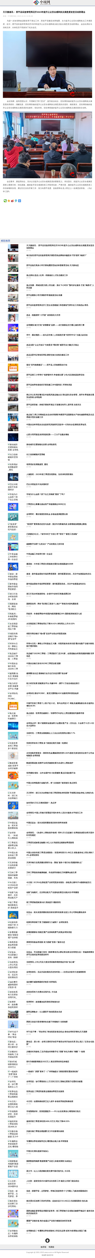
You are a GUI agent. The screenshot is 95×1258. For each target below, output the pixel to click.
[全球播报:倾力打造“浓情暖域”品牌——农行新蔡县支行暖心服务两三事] (13, 328)
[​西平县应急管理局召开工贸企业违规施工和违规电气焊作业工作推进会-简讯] (13, 308)
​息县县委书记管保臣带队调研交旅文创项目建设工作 (47, 355)
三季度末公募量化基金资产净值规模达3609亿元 (46, 504)
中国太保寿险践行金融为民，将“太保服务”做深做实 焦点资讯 (51, 783)
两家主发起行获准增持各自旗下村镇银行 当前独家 (47, 1022)
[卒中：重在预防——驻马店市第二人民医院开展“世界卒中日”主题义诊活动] (13, 338)
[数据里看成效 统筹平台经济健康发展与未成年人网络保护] (13, 765)
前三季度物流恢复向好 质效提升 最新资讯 (43, 902)
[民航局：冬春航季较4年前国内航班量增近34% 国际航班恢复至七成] (13, 616)
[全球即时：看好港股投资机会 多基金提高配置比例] (13, 517)
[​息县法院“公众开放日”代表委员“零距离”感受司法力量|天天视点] (13, 347)
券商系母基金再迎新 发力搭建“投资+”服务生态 (45, 942)
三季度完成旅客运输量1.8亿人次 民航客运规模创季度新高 (50, 843)
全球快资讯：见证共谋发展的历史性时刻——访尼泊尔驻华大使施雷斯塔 (56, 972)
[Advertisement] (47, 222)
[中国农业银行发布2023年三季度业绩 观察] (13, 666)
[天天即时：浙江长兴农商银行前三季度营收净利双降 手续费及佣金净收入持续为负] (13, 795)
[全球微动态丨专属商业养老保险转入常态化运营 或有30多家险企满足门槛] (13, 1233)
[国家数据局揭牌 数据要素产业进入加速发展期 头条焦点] (13, 1164)
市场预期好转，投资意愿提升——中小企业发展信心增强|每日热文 (53, 1111)
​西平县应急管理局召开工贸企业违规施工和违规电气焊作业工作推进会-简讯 (57, 305)
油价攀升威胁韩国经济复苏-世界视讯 (41, 982)
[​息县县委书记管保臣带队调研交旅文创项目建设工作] (13, 357)
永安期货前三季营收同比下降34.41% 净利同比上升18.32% (50, 624)
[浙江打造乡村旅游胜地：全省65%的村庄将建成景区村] (13, 596)
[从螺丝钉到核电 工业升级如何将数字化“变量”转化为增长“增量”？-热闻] (13, 1054)
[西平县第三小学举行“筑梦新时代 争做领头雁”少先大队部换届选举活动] (13, 377)
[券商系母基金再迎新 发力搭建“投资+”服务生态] (13, 945)
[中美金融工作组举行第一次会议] (13, 556)
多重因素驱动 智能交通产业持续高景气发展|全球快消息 (49, 932)
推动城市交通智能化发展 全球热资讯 (41, 444)
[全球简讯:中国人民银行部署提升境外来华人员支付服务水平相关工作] (13, 815)
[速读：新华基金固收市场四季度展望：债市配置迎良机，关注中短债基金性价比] (13, 576)
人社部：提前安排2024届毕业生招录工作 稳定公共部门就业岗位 (52, 1181)
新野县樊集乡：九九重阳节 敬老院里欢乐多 (44, 1012)
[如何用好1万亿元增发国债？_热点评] (13, 805)
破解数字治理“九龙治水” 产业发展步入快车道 (45, 544)
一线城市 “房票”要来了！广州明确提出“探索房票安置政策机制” (52, 1071)
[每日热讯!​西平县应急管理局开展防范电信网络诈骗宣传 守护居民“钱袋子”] (13, 258)
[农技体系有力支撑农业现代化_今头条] (13, 994)
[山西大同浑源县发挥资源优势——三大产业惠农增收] (13, 437)
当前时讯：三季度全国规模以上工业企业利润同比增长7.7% (50, 733)
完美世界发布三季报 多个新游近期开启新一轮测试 (47, 743)
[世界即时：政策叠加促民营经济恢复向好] (13, 1004)
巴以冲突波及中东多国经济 (37, 484)
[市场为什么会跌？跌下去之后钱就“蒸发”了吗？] (13, 497)
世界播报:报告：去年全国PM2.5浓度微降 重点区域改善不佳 (50, 773)
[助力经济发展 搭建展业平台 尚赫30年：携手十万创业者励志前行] (13, 686)
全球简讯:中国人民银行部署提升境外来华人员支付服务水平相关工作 (54, 813)
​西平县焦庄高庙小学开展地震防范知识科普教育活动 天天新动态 (52, 265)
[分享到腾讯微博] (16, 200)
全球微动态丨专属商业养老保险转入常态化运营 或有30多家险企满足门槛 (56, 1231)
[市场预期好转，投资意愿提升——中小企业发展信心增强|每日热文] (13, 1114)
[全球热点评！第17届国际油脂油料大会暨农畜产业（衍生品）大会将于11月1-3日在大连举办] (13, 726)
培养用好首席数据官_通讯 (37, 464)
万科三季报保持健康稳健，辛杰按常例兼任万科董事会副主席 (51, 872)
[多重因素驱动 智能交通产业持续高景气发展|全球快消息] (13, 935)
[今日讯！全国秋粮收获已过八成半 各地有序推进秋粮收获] (13, 1104)
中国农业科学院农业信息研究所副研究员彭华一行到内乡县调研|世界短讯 (56, 425)
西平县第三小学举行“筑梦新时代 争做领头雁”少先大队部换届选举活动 (55, 375)
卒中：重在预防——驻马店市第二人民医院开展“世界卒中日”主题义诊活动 (57, 335)
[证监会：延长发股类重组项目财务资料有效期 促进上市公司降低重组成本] (13, 915)
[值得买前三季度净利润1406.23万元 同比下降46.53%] (13, 1124)
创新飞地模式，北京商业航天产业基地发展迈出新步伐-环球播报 (52, 892)
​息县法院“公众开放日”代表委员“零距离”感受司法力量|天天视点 (52, 345)
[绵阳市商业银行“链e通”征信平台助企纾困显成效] (13, 636)
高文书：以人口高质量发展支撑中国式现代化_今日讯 (48, 1171)
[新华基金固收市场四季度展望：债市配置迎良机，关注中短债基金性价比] (13, 586)
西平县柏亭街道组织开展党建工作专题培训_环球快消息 (49, 385)
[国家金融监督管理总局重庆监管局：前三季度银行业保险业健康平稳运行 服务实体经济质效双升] (13, 1213)
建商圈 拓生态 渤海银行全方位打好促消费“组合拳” (47, 673)
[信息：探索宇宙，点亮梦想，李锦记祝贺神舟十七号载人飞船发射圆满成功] (13, 1193)
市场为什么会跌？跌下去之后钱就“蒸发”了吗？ (45, 494)
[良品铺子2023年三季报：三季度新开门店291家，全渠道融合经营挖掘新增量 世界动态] (13, 656)
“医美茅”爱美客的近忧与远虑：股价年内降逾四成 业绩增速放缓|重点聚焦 (56, 524)
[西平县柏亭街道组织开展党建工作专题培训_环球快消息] (13, 387)
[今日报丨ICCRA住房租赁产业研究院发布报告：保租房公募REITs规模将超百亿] (13, 885)
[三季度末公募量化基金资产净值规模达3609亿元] (13, 507)
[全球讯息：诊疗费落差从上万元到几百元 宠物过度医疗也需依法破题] (13, 1084)
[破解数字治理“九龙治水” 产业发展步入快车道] (13, 547)
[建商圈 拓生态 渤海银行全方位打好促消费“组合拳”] (13, 676)
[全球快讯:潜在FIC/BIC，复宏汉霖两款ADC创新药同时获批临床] (13, 696)
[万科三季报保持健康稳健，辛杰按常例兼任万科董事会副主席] (13, 875)
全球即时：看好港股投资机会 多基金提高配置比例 (47, 514)
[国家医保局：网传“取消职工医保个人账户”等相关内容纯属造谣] (13, 606)
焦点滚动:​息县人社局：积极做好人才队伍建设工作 (47, 275)
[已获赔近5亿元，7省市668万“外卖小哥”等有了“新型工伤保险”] (13, 537)
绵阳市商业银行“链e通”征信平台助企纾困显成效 (46, 634)
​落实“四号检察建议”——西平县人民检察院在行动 (46, 365)
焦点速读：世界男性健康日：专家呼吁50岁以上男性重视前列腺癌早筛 (55, 713)
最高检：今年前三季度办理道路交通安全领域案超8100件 (49, 564)
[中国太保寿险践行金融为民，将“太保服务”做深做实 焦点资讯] (13, 785)
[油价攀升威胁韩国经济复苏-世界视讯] (13, 984)
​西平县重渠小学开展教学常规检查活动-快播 (44, 295)
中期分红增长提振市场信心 (37, 1151)
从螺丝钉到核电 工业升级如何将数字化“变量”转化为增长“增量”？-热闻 (55, 1052)
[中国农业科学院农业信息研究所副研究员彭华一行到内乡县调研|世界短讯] (13, 427)
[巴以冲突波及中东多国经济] (13, 487)
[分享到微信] (5, 200)
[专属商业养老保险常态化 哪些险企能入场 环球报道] (13, 1144)
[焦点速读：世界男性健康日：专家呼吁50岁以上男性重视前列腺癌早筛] (13, 716)
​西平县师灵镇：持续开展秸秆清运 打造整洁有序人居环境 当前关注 (53, 405)
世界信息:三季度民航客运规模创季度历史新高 (45, 1091)
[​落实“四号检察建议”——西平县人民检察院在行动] (13, 367)
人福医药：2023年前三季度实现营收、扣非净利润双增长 (49, 474)
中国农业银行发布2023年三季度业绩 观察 (43, 663)
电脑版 (51, 1247)
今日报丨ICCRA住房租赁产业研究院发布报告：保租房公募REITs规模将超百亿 (58, 882)
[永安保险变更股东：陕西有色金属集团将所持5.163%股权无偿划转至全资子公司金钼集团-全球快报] (13, 756)
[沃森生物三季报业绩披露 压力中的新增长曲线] (13, 1134)
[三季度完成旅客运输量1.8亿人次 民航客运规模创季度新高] (13, 845)
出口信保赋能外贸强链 (35, 454)
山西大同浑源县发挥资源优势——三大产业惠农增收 (47, 434)
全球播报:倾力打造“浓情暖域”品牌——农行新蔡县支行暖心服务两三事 (55, 325)
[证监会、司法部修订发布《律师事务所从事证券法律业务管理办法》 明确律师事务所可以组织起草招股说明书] (13, 955)
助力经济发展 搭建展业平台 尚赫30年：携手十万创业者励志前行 (52, 683)
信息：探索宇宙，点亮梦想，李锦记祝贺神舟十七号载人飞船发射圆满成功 (57, 1191)
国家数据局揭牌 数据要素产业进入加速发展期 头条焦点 (49, 1161)
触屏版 (43, 1247)
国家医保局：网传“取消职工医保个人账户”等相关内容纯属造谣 (52, 604)
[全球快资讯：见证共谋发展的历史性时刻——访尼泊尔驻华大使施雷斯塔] (13, 975)
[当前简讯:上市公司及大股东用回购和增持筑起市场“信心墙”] (13, 965)
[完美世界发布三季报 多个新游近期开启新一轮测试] (13, 746)
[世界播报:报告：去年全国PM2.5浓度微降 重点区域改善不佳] (13, 775)
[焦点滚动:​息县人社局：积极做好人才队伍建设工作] (13, 278)
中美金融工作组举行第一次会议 (39, 554)
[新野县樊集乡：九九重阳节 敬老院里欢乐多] (13, 1014)
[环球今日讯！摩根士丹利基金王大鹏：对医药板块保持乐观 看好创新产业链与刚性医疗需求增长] (13, 646)
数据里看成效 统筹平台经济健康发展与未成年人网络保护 (49, 763)
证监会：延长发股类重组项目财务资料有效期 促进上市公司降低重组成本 (56, 912)
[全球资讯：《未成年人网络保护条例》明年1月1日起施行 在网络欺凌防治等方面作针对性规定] (13, 835)
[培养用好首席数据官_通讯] (13, 467)
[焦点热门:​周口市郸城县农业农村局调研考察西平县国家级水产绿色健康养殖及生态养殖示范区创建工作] (13, 417)
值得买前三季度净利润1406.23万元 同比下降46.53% (48, 1121)
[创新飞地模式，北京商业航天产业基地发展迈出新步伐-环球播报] (13, 895)
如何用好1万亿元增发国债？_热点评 (41, 803)
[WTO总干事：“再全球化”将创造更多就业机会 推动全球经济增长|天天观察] (13, 1034)
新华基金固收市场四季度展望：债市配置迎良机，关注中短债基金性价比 (56, 584)
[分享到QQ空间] (8, 200)
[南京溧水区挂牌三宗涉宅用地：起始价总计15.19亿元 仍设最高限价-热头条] (13, 1203)
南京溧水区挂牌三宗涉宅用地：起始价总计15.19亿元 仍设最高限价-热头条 (57, 1201)
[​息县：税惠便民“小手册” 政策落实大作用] (13, 318)
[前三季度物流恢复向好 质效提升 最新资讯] (13, 905)
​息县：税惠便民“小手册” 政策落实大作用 (43, 315)
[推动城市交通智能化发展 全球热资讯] (13, 447)
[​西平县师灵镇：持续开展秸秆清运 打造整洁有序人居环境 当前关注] (13, 407)
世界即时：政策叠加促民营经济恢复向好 (43, 1002)
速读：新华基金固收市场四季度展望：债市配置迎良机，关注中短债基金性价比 (58, 574)
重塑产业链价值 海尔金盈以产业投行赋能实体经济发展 (48, 1221)
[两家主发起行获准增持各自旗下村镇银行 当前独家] (13, 1024)
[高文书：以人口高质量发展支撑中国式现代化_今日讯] (13, 1174)
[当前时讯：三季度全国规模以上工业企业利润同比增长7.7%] (13, 736)
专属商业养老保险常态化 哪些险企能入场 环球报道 (47, 1141)
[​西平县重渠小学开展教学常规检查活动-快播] (13, 298)
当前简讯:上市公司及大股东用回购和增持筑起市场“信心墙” (50, 962)
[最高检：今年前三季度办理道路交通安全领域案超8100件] (13, 566)
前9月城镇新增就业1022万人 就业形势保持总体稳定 (47, 1062)
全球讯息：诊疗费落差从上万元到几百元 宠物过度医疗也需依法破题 (54, 1081)
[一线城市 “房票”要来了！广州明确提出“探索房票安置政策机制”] (13, 1074)
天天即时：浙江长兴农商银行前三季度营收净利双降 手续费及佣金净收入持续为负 (60, 793)
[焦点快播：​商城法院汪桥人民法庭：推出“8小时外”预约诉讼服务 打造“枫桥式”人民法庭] (13, 288)
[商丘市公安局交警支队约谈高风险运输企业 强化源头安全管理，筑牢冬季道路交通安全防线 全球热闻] (13, 397)
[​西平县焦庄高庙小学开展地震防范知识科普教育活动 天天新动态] (13, 268)
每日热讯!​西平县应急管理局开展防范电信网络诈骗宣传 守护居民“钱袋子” (56, 255)
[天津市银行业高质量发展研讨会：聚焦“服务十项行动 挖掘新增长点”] (13, 865)
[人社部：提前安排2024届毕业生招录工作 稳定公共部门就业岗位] (13, 1184)
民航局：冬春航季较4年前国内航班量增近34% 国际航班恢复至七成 (54, 614)
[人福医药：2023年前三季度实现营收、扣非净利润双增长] (13, 477)
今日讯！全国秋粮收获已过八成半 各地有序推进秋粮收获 (49, 1101)
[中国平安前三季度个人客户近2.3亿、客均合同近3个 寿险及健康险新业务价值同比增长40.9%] (13, 706)
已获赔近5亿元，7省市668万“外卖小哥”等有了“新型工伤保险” (52, 534)
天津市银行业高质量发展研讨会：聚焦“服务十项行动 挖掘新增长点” (54, 862)
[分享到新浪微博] (12, 200)
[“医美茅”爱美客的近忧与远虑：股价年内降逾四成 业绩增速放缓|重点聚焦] (13, 527)
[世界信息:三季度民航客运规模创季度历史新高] (13, 1094)
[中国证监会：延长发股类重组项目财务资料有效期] (13, 825)
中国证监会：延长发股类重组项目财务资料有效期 (46, 823)
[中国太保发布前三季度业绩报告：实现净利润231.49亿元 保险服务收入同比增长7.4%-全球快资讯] (13, 855)
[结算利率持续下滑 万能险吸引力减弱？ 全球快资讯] (13, 925)
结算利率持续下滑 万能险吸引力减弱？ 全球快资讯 (47, 922)
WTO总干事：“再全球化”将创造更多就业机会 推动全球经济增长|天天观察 (56, 1032)
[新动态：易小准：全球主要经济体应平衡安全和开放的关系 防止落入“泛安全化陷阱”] (13, 1044)
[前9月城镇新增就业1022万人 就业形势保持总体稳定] (13, 1064)
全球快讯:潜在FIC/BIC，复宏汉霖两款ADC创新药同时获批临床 (52, 693)
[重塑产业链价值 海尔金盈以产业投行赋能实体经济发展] (13, 1223)
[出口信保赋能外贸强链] (13, 457)
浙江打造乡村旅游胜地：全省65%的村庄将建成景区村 (48, 594)
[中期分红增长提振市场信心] (13, 1154)
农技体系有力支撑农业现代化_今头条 (41, 992)
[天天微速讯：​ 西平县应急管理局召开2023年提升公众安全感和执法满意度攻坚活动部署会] (13, 248)
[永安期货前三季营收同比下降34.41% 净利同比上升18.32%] (13, 626)
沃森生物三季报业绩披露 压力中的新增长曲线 (45, 1131)
